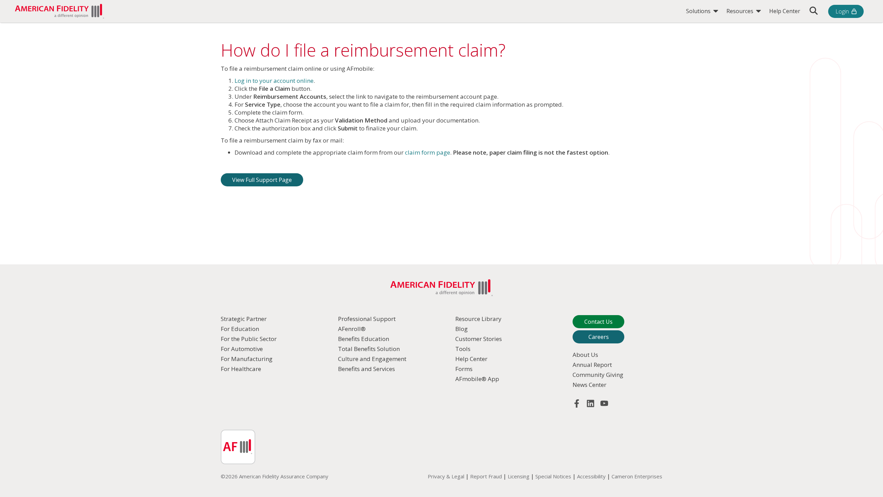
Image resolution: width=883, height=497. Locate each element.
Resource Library (478, 319)
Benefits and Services (366, 369)
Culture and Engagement (372, 359)
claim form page (427, 152)
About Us (585, 355)
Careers (598, 337)
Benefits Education (363, 339)
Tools (462, 349)
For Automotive (242, 349)
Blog (461, 329)
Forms (464, 369)
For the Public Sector (249, 339)
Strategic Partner (244, 319)
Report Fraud (486, 476)
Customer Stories (478, 339)
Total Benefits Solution (369, 349)
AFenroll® (352, 329)
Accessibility (591, 476)
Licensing (518, 476)
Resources (740, 11)
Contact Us (598, 321)
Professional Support (367, 319)
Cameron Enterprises (637, 476)
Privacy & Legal (446, 476)
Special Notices (553, 476)
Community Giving (598, 375)
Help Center (784, 11)
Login (842, 11)
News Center (589, 385)
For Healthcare (241, 369)
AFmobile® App (477, 379)
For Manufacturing (246, 359)
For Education (240, 329)
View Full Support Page (262, 180)
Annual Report (592, 365)
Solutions (699, 11)
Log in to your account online (274, 81)
